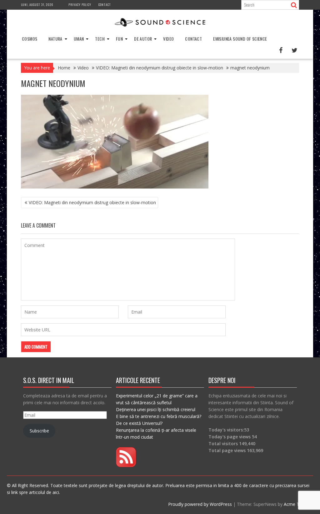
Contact (104, 4)
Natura (55, 38)
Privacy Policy (79, 4)
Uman (79, 38)
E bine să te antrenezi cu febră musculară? (158, 416)
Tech (100, 38)
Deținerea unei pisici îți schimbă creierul (155, 409)
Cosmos (29, 38)
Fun (119, 38)
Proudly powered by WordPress (200, 504)
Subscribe (39, 431)
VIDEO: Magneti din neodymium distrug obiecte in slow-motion (92, 202)
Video (168, 38)
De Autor (143, 38)
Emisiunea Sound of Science (240, 38)
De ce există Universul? (139, 423)
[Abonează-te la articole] (126, 465)
